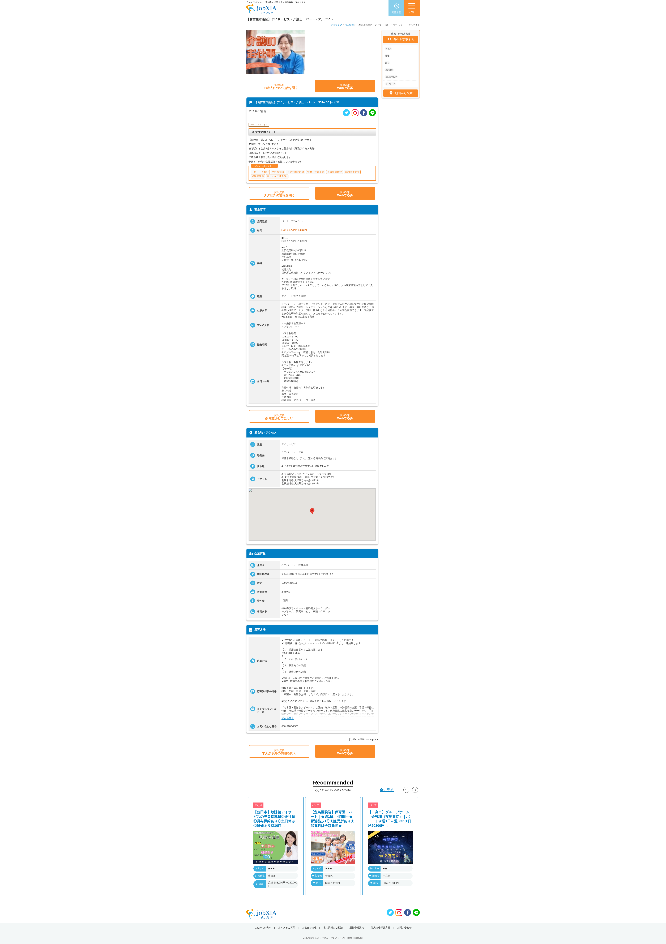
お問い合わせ (404, 927)
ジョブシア (336, 25)
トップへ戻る (658, 935)
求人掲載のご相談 (333, 927)
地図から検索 (400, 93)
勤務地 (261, 875)
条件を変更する (400, 39)
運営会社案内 (356, 927)
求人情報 (349, 25)
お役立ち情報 (309, 927)
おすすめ (259, 868)
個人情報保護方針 (380, 927)
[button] (312, 511)
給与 (261, 884)
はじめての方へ (262, 927)
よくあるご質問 (286, 927)
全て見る (387, 790)
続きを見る (287, 718)
